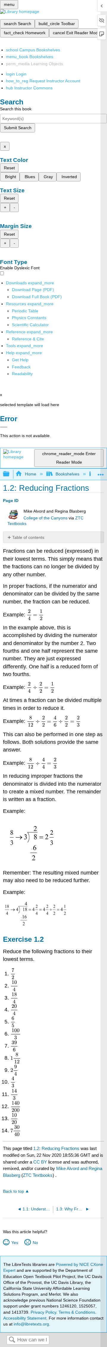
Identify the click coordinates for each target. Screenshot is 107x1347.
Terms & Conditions (77, 1312)
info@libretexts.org (30, 1324)
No (35, 1242)
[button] (21, 367)
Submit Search (18, 127)
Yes (14, 1242)
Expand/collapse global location (100, 472)
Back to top (13, 1191)
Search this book (16, 108)
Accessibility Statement (24, 1318)
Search (12, 1340)
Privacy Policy (43, 1312)
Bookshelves (67, 474)
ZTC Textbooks (38, 1175)
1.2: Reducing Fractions (56, 1148)
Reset (9, 167)
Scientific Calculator (30, 324)
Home (30, 474)
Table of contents (28, 537)
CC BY (40, 1161)
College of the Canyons (45, 518)
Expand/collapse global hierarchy (10, 474)
